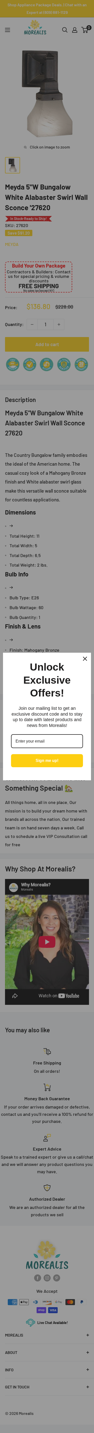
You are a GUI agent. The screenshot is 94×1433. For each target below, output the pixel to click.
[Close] (85, 659)
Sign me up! (47, 760)
